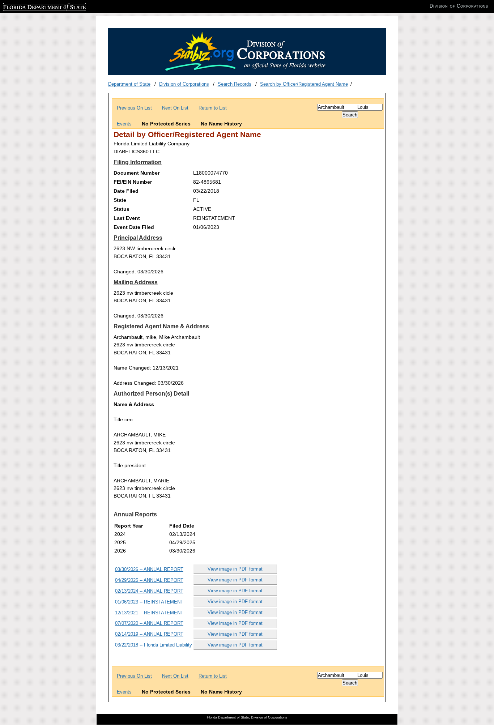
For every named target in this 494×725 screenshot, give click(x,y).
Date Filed (126, 191)
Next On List (175, 108)
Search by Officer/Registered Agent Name (304, 84)
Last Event (127, 218)
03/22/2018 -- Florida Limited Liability (153, 645)
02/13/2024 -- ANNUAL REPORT (149, 591)
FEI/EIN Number (133, 182)
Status (121, 209)
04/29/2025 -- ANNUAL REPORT (149, 580)
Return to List (213, 108)
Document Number (136, 173)
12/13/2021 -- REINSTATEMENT (149, 612)
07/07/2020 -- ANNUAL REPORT (149, 623)
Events (124, 124)
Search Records (234, 84)
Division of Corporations (184, 84)
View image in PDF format (235, 569)
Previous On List (134, 108)
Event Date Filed (134, 227)
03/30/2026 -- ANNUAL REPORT (149, 569)
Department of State (129, 84)
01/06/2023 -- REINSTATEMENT (149, 602)
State (120, 200)
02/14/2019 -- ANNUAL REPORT (149, 634)
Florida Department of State (32, 6)
